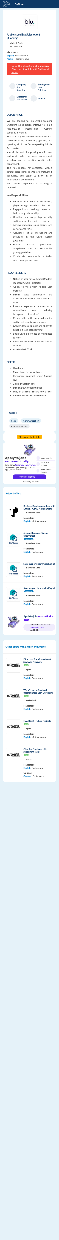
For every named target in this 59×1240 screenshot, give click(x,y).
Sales (13, 420)
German (27, 776)
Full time (42, 90)
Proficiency (37, 552)
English (10, 55)
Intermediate (21, 55)
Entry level (22, 99)
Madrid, (13, 43)
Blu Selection (16, 46)
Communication (31, 420)
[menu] (52, 4)
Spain (20, 43)
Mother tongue (22, 58)
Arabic (10, 58)
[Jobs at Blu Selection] (30, 22)
